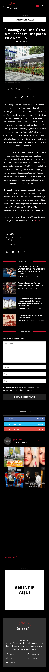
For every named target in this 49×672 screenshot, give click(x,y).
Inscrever (39, 429)
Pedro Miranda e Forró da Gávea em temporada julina (30, 284)
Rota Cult (11, 234)
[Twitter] (33, 96)
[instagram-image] (14, 457)
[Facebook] (27, 96)
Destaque (21, 309)
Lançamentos (23, 321)
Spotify (12, 658)
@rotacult (17, 439)
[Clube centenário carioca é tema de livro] (9, 320)
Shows (25, 41)
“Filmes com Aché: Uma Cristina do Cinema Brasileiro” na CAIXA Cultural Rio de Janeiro (31, 270)
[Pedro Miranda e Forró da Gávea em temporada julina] (9, 288)
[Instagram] (11, 244)
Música (18, 41)
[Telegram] (21, 96)
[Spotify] (7, 659)
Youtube (13, 662)
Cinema (20, 277)
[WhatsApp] (15, 96)
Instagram (35, 654)
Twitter (34, 658)
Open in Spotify (11, 557)
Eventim (38, 220)
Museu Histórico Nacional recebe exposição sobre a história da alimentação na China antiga (30, 302)
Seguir (40, 424)
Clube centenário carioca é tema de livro (30, 316)
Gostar (40, 419)
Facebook (13, 654)
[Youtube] (7, 663)
